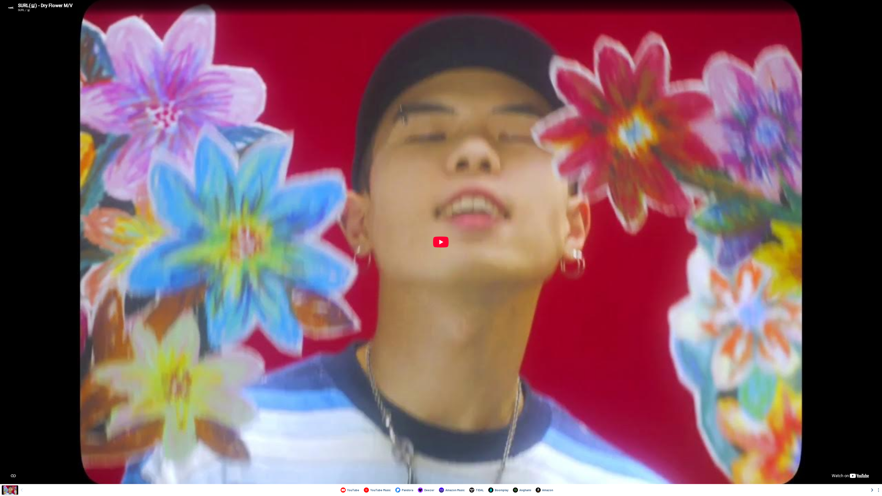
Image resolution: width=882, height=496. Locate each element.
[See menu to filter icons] (879, 490)
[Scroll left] (22, 490)
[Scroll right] (872, 490)
